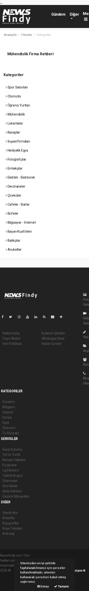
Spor (5, 423)
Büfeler (12, 213)
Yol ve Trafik (11, 455)
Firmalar (26, 35)
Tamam (63, 586)
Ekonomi (8, 428)
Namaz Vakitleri (13, 460)
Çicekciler (14, 195)
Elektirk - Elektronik (21, 177)
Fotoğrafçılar (16, 159)
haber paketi (9, 575)
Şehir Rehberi (12, 491)
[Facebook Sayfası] (4, 317)
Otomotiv (14, 96)
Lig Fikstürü (10, 470)
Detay (44, 586)
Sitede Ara (10, 513)
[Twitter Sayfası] (12, 317)
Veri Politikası (12, 344)
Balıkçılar (13, 240)
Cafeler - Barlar (18, 204)
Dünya (7, 417)
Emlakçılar (15, 168)
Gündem (58, 14)
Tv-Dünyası (10, 433)
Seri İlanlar (10, 486)
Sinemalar (9, 481)
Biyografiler (10, 523)
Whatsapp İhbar (53, 338)
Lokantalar (15, 123)
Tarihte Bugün (12, 475)
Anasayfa (10, 35)
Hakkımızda (10, 333)
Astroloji (8, 534)
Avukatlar (14, 249)
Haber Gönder (52, 344)
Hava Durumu (12, 449)
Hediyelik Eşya (17, 150)
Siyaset (7, 412)
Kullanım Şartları (53, 333)
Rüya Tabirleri (12, 528)
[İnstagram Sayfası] (21, 317)
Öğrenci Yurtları (18, 105)
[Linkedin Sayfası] (37, 317)
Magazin (8, 407)
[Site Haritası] (54, 317)
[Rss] (46, 317)
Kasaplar (13, 132)
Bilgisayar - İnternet (21, 222)
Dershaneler (16, 186)
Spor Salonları (17, 87)
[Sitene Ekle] (63, 317)
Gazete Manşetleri (15, 496)
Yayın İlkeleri (11, 338)
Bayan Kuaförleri (19, 231)
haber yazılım (10, 580)
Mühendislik (16, 114)
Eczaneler (9, 465)
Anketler (8, 518)
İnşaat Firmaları (18, 141)
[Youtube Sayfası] (29, 317)
